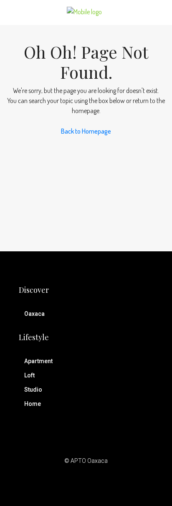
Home (32, 403)
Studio (33, 389)
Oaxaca (34, 313)
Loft (29, 375)
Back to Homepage (86, 131)
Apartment (38, 361)
